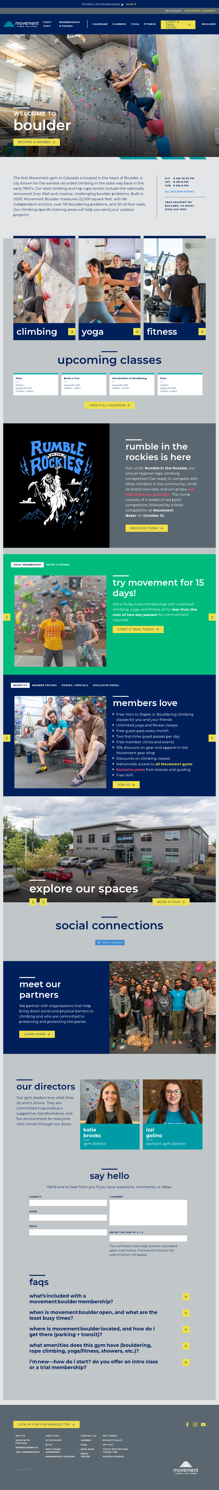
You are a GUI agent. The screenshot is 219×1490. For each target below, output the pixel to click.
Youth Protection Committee (115, 1450)
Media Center (85, 1455)
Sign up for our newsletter (44, 1424)
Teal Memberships (28, 1452)
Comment (117, 1196)
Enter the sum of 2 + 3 (126, 1232)
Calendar (100, 24)
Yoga (135, 24)
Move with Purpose (23, 1441)
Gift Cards (110, 1436)
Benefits (20, 685)
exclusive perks (106, 685)
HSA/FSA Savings (113, 1456)
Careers (86, 1440)
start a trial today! (136, 629)
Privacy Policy (112, 1440)
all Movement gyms (173, 764)
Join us (124, 785)
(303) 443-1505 (175, 209)
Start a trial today (172, 24)
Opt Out (108, 1445)
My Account (173, 11)
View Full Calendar (107, 405)
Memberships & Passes (69, 24)
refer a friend (57, 564)
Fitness (150, 24)
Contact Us (88, 1436)
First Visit (47, 24)
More (130, 4)
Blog (49, 1445)
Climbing (119, 24)
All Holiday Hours (179, 191)
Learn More (35, 1034)
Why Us (20, 1436)
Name (33, 1211)
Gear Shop (87, 1449)
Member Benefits (27, 1447)
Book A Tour (168, 902)
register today (144, 528)
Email (33, 1226)
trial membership (27, 564)
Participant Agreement (200, 11)
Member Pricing (44, 685)
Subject (35, 1196)
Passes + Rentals (75, 685)
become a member (34, 142)
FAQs (84, 1445)
